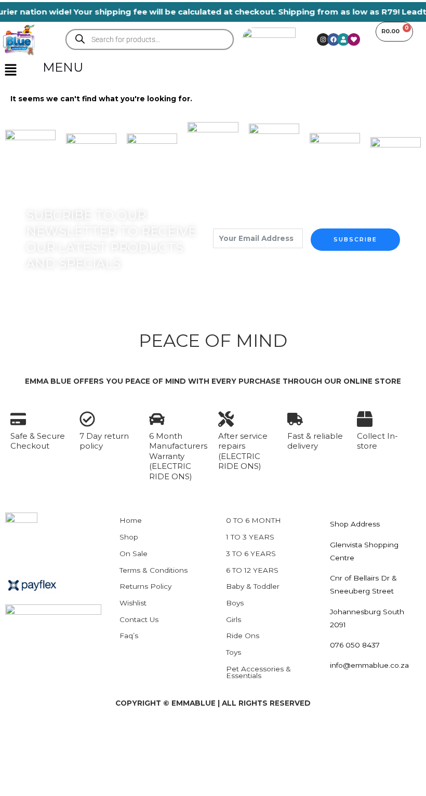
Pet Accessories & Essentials (258, 672)
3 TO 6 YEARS (251, 553)
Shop (128, 537)
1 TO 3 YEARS (250, 537)
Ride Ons (242, 635)
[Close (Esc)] (122, 733)
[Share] (87, 733)
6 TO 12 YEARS (252, 570)
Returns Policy (145, 586)
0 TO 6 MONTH (253, 520)
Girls (233, 619)
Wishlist (133, 603)
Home (130, 520)
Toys (233, 652)
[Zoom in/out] (16, 733)
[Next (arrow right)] (52, 750)
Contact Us (138, 619)
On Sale (133, 553)
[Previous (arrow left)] (16, 750)
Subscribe (355, 239)
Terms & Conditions (153, 570)
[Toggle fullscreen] (52, 733)
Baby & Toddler (252, 586)
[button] (10, 70)
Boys (235, 603)
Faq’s (128, 635)
